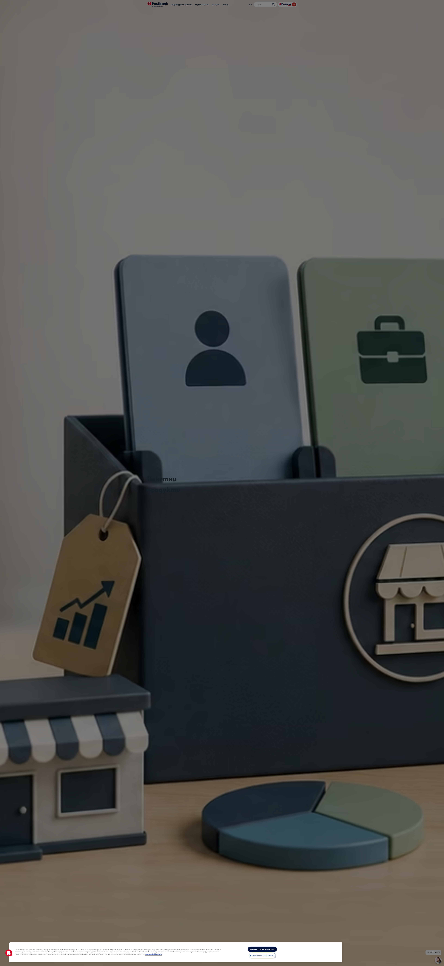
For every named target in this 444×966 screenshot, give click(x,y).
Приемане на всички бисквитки (262, 949)
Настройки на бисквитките (262, 955)
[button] (9, 953)
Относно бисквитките (153, 954)
